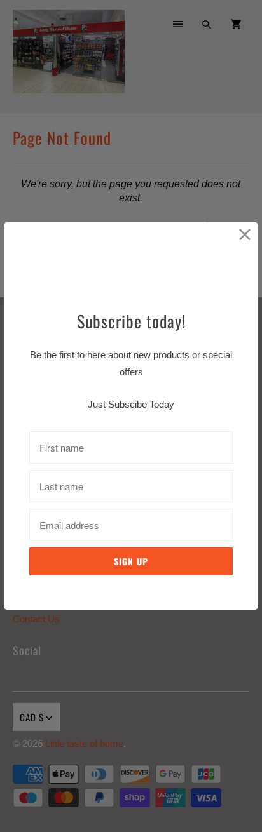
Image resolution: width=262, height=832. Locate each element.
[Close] (245, 235)
